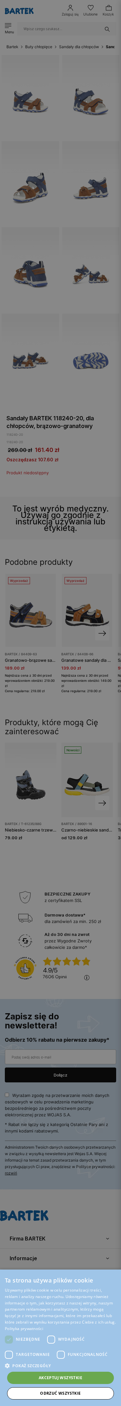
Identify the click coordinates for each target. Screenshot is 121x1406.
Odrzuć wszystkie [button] (60, 1393)
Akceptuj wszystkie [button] (60, 1377)
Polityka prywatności (24, 1328)
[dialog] (60, 703)
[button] (60, 1365)
